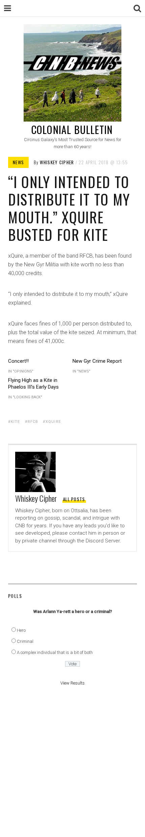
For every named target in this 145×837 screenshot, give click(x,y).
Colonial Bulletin (72, 129)
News (18, 162)
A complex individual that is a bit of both (55, 652)
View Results (72, 683)
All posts (74, 499)
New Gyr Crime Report (97, 361)
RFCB (33, 422)
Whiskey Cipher (57, 162)
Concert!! (18, 361)
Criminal (25, 641)
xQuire (53, 422)
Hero (21, 630)
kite (15, 422)
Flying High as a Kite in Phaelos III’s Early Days (33, 383)
